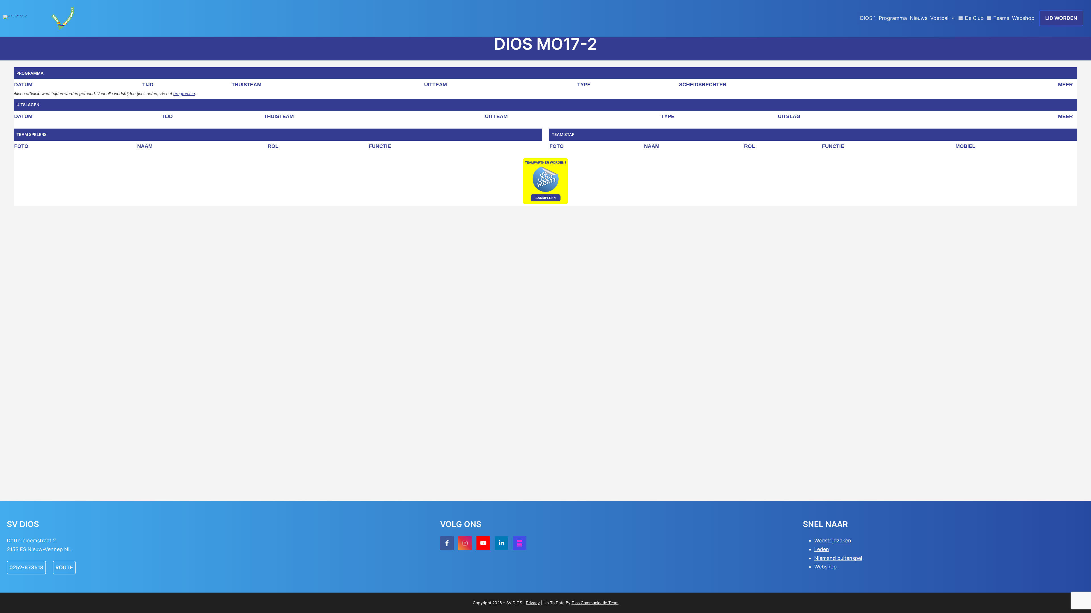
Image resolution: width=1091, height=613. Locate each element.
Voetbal (939, 18)
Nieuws (918, 18)
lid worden (1061, 18)
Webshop (1023, 18)
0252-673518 (26, 567)
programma (184, 93)
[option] (545, 181)
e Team (612, 602)
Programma (893, 18)
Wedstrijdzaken (832, 540)
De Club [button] (974, 18)
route (64, 567)
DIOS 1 (868, 18)
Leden (821, 549)
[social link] (447, 543)
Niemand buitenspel (838, 558)
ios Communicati (589, 602)
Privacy (533, 602)
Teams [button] (1001, 18)
